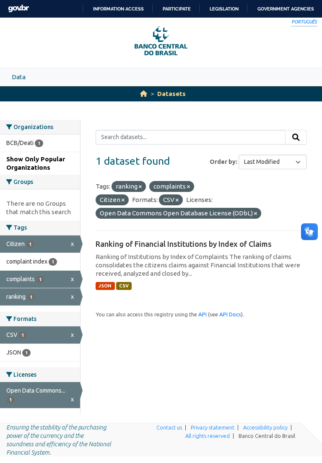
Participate (177, 9)
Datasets (171, 93)
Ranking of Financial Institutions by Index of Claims (184, 244)
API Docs (230, 314)
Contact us (169, 427)
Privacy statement (212, 427)
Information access (118, 9)
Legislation (224, 9)
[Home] (143, 93)
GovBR (18, 9)
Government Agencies (285, 9)
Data (19, 76)
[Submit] (296, 137)
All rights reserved (207, 436)
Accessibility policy (265, 427)
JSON (105, 285)
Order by (223, 161)
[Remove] (140, 186)
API (202, 314)
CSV (124, 285)
